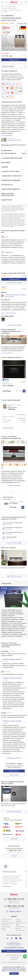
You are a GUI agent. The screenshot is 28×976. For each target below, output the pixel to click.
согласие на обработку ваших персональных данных (14, 968)
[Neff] (14, 2)
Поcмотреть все (14, 775)
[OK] (11, 938)
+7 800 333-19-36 (14, 906)
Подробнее (14, 838)
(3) (24, 381)
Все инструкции (9, 66)
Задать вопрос (14, 771)
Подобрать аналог (14, 59)
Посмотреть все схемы (14, 543)
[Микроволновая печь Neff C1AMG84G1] (14, 369)
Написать (14, 856)
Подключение (5, 921)
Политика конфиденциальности (14, 955)
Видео (17, 924)
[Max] (20, 938)
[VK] (7, 938)
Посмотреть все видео (14, 811)
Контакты (18, 928)
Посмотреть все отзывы (14, 282)
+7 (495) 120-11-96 (14, 850)
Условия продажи (14, 957)
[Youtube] (16, 938)
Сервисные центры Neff (7, 923)
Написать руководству (14, 951)
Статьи (3, 930)
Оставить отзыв (14, 279)
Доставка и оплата (6, 919)
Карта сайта (14, 959)
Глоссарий (18, 921)
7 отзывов (11, 23)
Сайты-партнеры (20, 930)
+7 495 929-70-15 (14, 899)
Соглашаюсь (14, 973)
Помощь (3, 928)
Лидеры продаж (20, 926)
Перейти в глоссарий (14, 485)
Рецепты (18, 919)
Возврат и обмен (6, 926)
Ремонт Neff (4, 924)
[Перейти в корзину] (26, 2)
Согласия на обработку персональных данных (15, 971)
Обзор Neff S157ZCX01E (14, 140)
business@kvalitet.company (14, 947)
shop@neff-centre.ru (14, 944)
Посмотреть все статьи (14, 576)
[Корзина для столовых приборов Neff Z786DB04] (6, 503)
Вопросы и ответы (21, 923)
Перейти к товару (8, 428)
